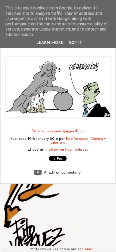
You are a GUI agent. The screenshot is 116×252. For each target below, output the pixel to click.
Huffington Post (59, 150)
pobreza (81, 150)
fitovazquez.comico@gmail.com (58, 131)
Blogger (87, 249)
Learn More (49, 43)
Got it (75, 43)
